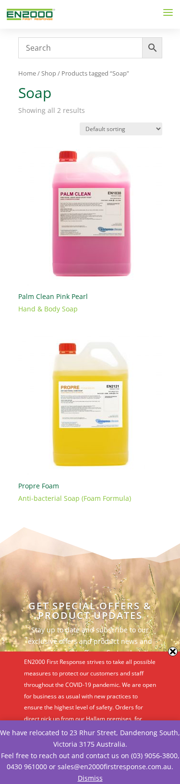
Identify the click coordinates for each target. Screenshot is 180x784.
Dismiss (90, 778)
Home (27, 73)
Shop (48, 73)
